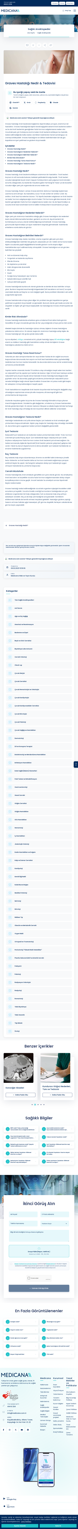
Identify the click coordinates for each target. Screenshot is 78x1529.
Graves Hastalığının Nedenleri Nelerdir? (22, 152)
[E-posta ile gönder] (27, 45)
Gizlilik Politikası (71, 1413)
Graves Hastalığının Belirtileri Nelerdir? (22, 155)
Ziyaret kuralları (56, 1408)
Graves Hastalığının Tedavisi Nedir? (21, 164)
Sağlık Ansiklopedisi (44, 33)
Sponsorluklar (58, 1428)
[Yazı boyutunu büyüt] (33, 45)
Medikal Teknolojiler (44, 1416)
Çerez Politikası (26, 1521)
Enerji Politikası (58, 1432)
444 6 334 (8, 4)
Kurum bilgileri (58, 1404)
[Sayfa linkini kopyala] (50, 45)
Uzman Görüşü (45, 1420)
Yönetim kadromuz (56, 1399)
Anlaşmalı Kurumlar (43, 1397)
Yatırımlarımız (58, 1394)
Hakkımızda (44, 1385)
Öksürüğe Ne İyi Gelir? (53, 1087)
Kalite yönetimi (58, 1421)
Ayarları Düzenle (20, 1526)
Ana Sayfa (31, 33)
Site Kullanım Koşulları (70, 1393)
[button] (33, 1104)
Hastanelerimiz (45, 1388)
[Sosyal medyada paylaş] (44, 45)
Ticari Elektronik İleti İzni (71, 1427)
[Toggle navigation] (75, 11)
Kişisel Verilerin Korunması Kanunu (26, 1264)
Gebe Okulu (57, 1425)
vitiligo (20, 339)
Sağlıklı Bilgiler (45, 1411)
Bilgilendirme (50, 1264)
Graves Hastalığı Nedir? (16, 149)
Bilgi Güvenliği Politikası (71, 1399)
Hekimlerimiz (44, 1401)
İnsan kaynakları (56, 1386)
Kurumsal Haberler (43, 1425)
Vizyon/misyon (58, 1390)
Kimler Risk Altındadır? (16, 158)
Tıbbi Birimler (44, 1392)
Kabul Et (58, 1526)
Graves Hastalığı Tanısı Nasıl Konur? (21, 161)
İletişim (42, 1430)
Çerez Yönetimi (69, 1434)
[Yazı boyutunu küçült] (39, 45)
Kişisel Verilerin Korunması (71, 1405)
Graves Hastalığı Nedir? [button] (18, 525)
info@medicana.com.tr (16, 1413)
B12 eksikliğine (59, 339)
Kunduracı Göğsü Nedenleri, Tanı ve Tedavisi (20, 1088)
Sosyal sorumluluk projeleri (57, 1415)
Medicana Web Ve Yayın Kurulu (71, 1419)
